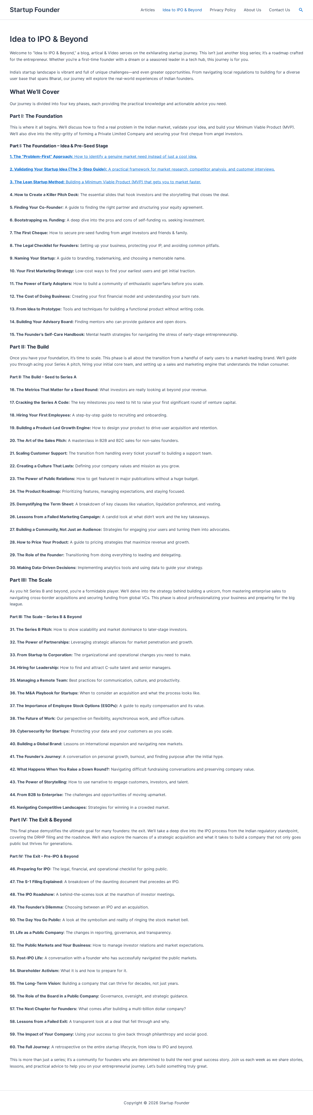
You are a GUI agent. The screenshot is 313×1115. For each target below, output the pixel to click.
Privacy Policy (223, 9)
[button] (301, 10)
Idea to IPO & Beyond (182, 9)
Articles (148, 9)
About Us (252, 9)
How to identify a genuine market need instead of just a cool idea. (103, 156)
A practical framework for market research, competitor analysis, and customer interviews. (142, 169)
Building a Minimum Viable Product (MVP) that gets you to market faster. (105, 181)
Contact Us (279, 9)
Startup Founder (35, 9)
